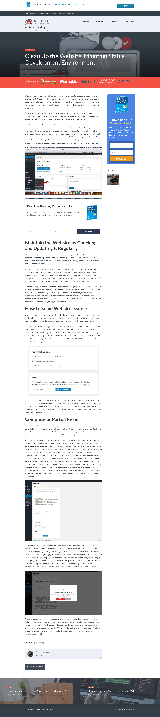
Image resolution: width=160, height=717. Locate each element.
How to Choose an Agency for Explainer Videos (112, 691)
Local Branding (113, 21)
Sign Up (125, 6)
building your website (39, 286)
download (88, 231)
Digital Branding (128, 21)
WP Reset (75, 137)
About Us (33, 13)
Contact (54, 13)
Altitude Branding (35, 27)
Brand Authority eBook (44, 13)
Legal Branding (99, 21)
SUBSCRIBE (121, 159)
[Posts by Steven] (30, 654)
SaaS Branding (86, 21)
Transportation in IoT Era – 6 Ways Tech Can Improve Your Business (43, 691)
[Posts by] (26, 69)
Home (26, 13)
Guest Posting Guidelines (39, 709)
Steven (30, 69)
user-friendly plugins (59, 315)
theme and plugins (68, 286)
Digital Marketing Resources (67, 13)
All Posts (40, 655)
